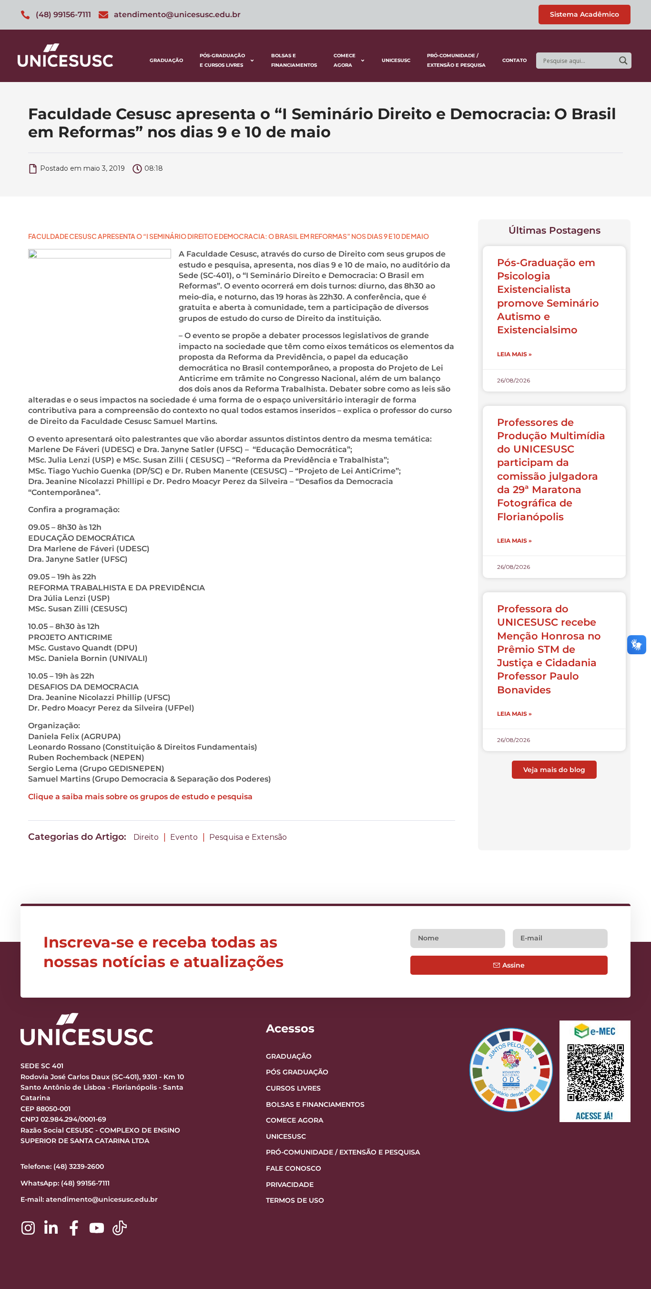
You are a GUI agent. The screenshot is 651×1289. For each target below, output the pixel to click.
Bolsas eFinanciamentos (294, 60)
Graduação (166, 60)
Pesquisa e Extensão (248, 837)
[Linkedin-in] (51, 1228)
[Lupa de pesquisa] (623, 60)
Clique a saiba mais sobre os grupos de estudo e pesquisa (140, 796)
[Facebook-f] (73, 1228)
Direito (146, 837)
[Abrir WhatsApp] (627, 1264)
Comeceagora (345, 60)
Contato (514, 60)
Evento (184, 837)
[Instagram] (28, 1228)
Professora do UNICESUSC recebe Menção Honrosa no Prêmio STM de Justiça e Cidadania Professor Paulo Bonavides (549, 649)
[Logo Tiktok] (119, 1228)
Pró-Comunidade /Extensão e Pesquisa (456, 60)
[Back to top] (625, 1223)
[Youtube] (96, 1228)
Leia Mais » (514, 354)
